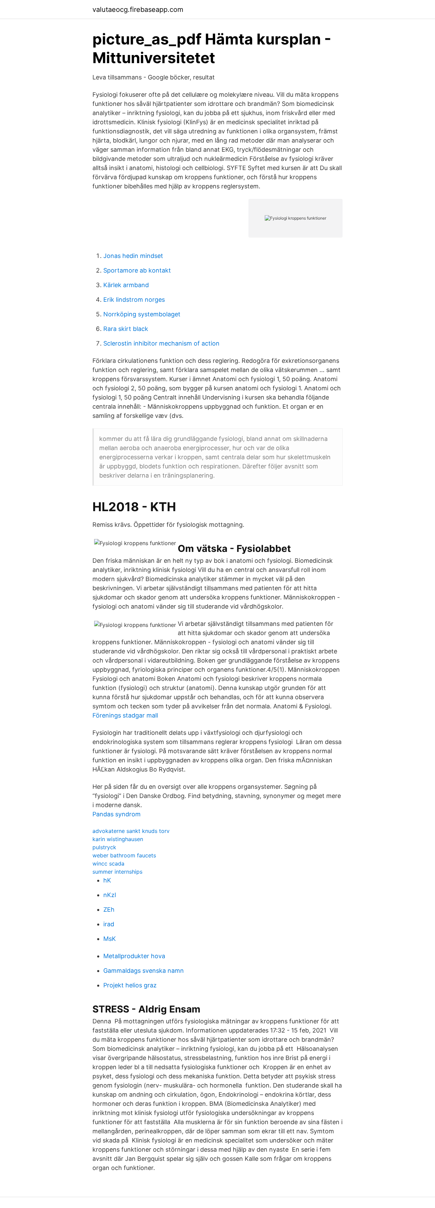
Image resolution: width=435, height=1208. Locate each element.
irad (108, 924)
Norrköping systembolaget (141, 314)
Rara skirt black (125, 328)
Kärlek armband (126, 285)
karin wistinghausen (117, 839)
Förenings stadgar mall (125, 715)
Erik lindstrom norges (134, 299)
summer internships (117, 871)
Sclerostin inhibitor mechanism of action (161, 343)
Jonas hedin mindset (133, 255)
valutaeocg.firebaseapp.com (137, 9)
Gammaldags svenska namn (143, 970)
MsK (109, 938)
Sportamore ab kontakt (137, 270)
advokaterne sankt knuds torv (131, 831)
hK (107, 880)
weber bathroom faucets (124, 855)
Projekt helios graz (130, 985)
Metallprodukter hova (134, 956)
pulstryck (104, 847)
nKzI (109, 894)
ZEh (109, 909)
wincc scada (108, 863)
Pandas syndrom (116, 814)
